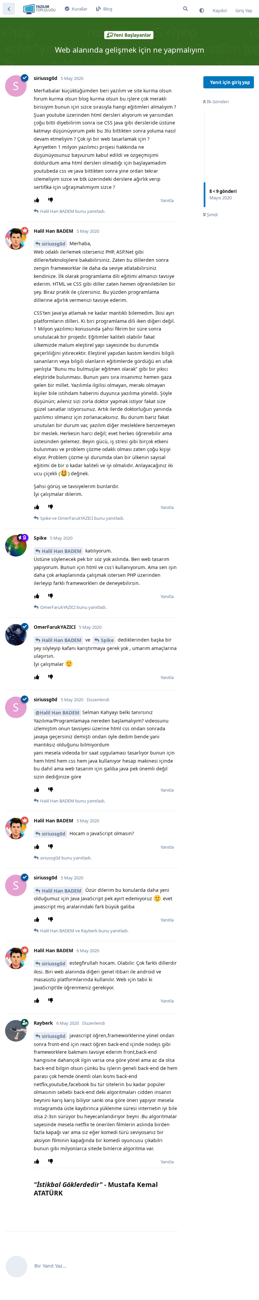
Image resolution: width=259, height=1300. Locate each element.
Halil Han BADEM (61, 551)
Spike (107, 640)
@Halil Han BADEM (57, 712)
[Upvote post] (38, 200)
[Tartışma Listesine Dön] (9, 9)
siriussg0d (53, 244)
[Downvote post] (52, 200)
